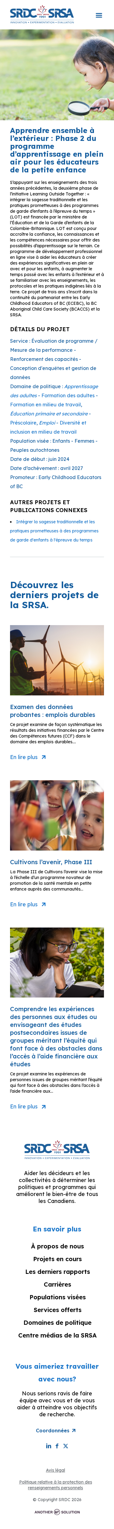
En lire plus (24, 757)
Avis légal (55, 1470)
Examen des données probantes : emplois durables (52, 710)
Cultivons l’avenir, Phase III (51, 862)
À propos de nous (57, 1246)
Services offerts (57, 1310)
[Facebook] (57, 1445)
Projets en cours (57, 1259)
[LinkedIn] (48, 1445)
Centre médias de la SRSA (57, 1335)
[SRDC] (42, 14)
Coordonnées (52, 1430)
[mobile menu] (99, 11)
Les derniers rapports (57, 1271)
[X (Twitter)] (65, 1445)
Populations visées (57, 1297)
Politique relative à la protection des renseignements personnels (55, 1485)
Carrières (57, 1284)
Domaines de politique (57, 1322)
